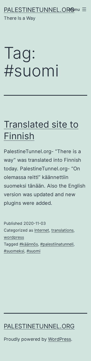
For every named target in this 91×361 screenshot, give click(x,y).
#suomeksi (14, 250)
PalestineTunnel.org (39, 9)
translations (62, 230)
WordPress (59, 339)
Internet (41, 230)
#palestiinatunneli (57, 244)
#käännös (28, 244)
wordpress (14, 237)
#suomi (33, 250)
